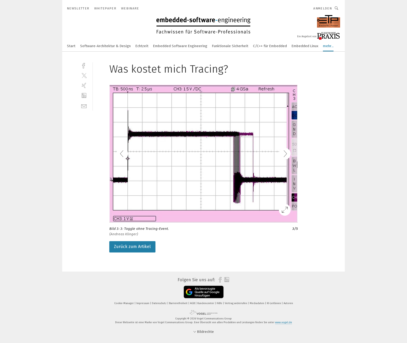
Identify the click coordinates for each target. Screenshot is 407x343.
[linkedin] (84, 96)
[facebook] (84, 65)
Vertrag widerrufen (236, 303)
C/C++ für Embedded (270, 46)
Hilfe (220, 303)
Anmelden (322, 8)
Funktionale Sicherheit (230, 46)
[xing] (84, 85)
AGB (192, 303)
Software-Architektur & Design (105, 46)
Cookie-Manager (124, 303)
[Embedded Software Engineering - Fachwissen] (71, 46)
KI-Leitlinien (274, 303)
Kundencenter (206, 303)
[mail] (84, 106)
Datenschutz (159, 303)
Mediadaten (257, 303)
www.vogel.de (283, 322)
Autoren (288, 303)
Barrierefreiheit (178, 303)
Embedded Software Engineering (180, 46)
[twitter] (84, 75)
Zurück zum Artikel (132, 246)
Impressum (143, 303)
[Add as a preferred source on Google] (204, 292)
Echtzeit (141, 46)
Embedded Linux (305, 46)
